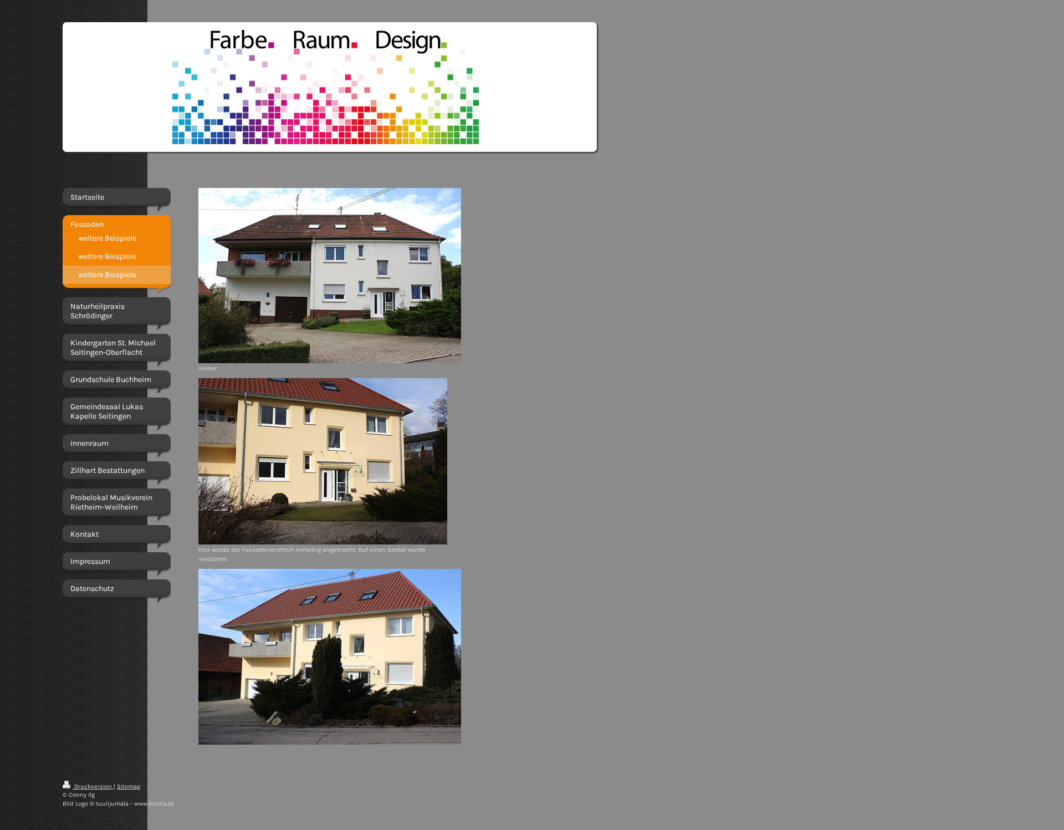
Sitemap (128, 786)
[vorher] (329, 275)
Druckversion (93, 786)
